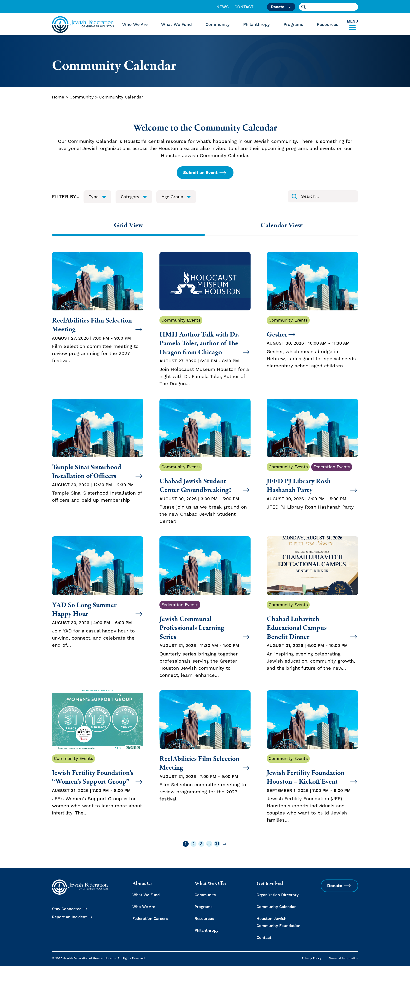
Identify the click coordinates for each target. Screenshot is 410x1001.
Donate (277, 7)
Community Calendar (276, 906)
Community (217, 24)
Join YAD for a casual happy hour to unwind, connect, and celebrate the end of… (93, 624)
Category (130, 197)
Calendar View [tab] (282, 225)
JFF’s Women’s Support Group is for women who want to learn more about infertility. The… (97, 786)
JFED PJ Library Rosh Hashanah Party (310, 487)
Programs (293, 24)
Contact (244, 7)
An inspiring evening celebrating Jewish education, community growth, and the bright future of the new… (311, 636)
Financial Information (343, 958)
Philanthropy (256, 24)
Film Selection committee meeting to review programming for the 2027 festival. (95, 340)
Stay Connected (67, 909)
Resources (327, 24)
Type (93, 197)
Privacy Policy (311, 958)
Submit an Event (200, 172)
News (222, 7)
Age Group (172, 197)
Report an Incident (69, 917)
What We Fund (176, 24)
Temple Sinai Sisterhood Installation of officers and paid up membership (97, 483)
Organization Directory (277, 895)
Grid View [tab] (128, 225)
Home (58, 97)
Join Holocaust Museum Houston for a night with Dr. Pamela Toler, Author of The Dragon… (204, 352)
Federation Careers (150, 918)
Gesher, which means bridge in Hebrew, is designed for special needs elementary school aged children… (311, 343)
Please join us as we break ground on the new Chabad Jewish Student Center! (203, 494)
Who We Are (135, 24)
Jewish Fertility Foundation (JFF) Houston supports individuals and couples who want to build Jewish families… (309, 789)
